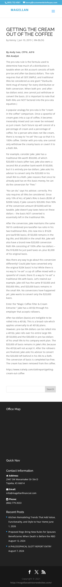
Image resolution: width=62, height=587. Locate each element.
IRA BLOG (39, 40)
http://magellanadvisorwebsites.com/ (31, 582)
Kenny (12, 40)
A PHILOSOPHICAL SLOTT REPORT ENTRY (29, 546)
